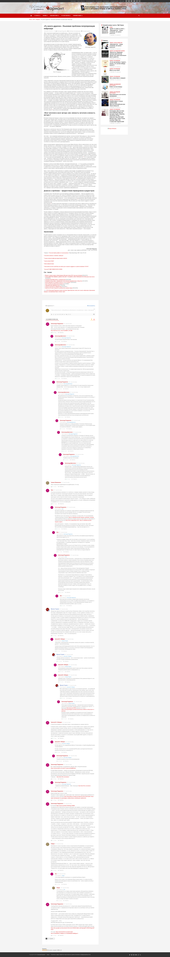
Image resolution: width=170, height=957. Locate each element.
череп (63, 291)
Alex (62, 509)
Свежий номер (77, 15)
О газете (36, 15)
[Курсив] (53, 314)
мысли (81, 290)
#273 (47, 290)
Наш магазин (54, 15)
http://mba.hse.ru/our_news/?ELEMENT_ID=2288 (61, 330)
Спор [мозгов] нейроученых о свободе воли (55, 279)
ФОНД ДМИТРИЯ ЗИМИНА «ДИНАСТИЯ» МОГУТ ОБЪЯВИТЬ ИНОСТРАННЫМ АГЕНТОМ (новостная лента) (69, 276)
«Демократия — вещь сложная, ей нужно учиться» (116, 45)
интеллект (65, 290)
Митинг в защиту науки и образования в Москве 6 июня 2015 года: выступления (63, 275)
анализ (60, 290)
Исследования (99, 1)
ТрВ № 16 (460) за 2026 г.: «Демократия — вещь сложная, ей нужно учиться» (117, 31)
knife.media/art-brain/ (49, 263)
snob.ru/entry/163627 (49, 261)
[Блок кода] (65, 314)
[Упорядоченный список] (59, 314)
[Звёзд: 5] (46, 950)
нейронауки (86, 290)
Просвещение (106, 1)
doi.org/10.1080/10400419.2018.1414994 (53, 269)
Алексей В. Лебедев (67, 656)
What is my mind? (115, 70)
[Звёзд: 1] (42, 950)
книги (76, 290)
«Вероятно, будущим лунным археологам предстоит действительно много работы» (118, 55)
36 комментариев (86, 31)
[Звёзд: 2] (43, 950)
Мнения (123, 50)
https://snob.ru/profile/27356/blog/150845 (65, 805)
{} (68, 314)
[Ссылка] (66, 314)
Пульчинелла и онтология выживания (118, 95)
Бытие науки (73, 1)
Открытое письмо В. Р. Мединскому (53, 286)
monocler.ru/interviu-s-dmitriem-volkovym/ (53, 255)
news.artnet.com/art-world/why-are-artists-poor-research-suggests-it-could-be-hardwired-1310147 (66, 266)
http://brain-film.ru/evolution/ (63, 776)
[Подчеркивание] (55, 314)
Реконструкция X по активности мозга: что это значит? (58, 282)
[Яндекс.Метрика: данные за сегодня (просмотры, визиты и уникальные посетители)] (112, 128)
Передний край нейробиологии (52, 285)
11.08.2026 (112, 35)
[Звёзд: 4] (45, 950)
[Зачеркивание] (57, 314)
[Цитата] (63, 314)
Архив (44, 15)
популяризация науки (53, 291)
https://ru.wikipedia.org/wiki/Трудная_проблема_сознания (81, 517)
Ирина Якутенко (71, 290)
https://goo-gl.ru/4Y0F (71, 708)
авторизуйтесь (91, 305)
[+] (70, 314)
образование (92, 290)
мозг (79, 290)
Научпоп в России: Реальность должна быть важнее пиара (58, 288)
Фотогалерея (112, 85)
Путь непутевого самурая (117, 78)
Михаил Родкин (65, 640)
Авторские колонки (90, 1)
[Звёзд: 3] (44, 950)
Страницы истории (114, 1)
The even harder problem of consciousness (58, 252)
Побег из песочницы (116, 87)
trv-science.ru (118, 35)
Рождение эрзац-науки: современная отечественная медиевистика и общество (63, 281)
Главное (111, 42)
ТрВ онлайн (122, 1)
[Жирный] (52, 314)
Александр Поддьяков (54, 290)
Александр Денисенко (67, 383)
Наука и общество (81, 1)
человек (60, 291)
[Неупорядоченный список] (61, 314)
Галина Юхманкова (56, 482)
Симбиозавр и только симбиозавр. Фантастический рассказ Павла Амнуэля (117, 103)
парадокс (46, 291)
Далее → (52, 938)
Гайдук (53, 843)
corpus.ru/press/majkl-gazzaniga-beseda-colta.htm (55, 258)
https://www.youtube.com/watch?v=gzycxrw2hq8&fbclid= (63, 768)
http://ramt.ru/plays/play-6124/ (72, 520)
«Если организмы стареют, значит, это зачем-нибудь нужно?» (118, 63)
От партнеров (65, 15)
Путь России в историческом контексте (54, 283)
